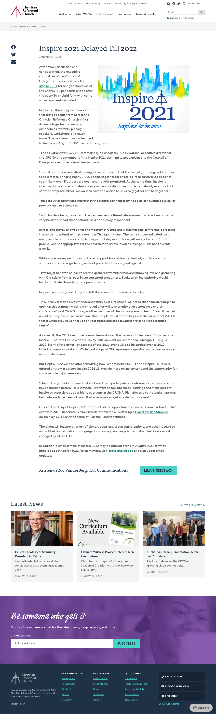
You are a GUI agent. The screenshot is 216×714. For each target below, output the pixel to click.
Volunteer (98, 694)
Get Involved (104, 14)
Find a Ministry (93, 3)
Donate (118, 3)
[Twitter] (178, 3)
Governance (131, 700)
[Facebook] (173, 3)
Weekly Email (68, 678)
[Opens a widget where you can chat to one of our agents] (201, 708)
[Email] (13, 62)
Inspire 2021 (48, 86)
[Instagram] (183, 3)
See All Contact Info (169, 704)
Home (14, 27)
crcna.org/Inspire (120, 451)
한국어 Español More (135, 3)
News (43, 27)
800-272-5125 (174, 677)
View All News (191, 505)
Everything (175, 18)
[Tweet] (13, 54)
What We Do (84, 14)
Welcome (65, 14)
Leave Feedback (158, 470)
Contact (107, 3)
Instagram (67, 700)
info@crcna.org (177, 686)
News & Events (146, 14)
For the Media (132, 694)
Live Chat (171, 696)
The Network (68, 684)
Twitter (65, 694)
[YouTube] (168, 3)
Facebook (67, 689)
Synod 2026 (193, 3)
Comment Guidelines (136, 689)
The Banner (131, 678)
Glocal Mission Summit (151, 412)
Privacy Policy (18, 704)
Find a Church (76, 3)
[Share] (13, 47)
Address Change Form (136, 684)
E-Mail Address (21, 636)
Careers (97, 700)
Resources (125, 14)
